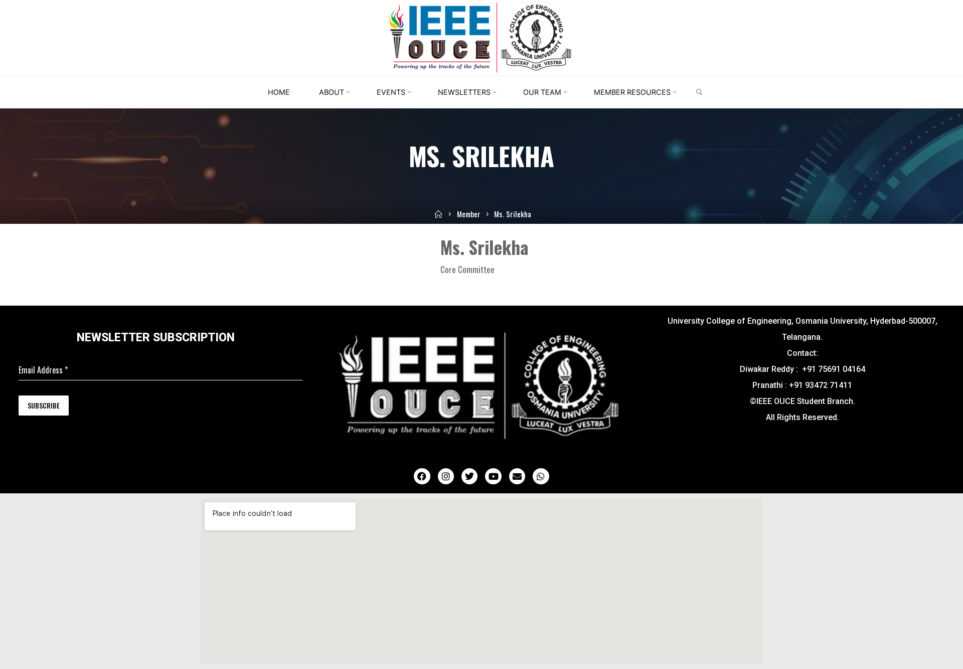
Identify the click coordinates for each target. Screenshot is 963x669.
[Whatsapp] (541, 476)
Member (468, 213)
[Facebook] (422, 476)
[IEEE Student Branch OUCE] (481, 36)
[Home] (438, 214)
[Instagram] (446, 476)
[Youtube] (493, 476)
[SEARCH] (699, 92)
